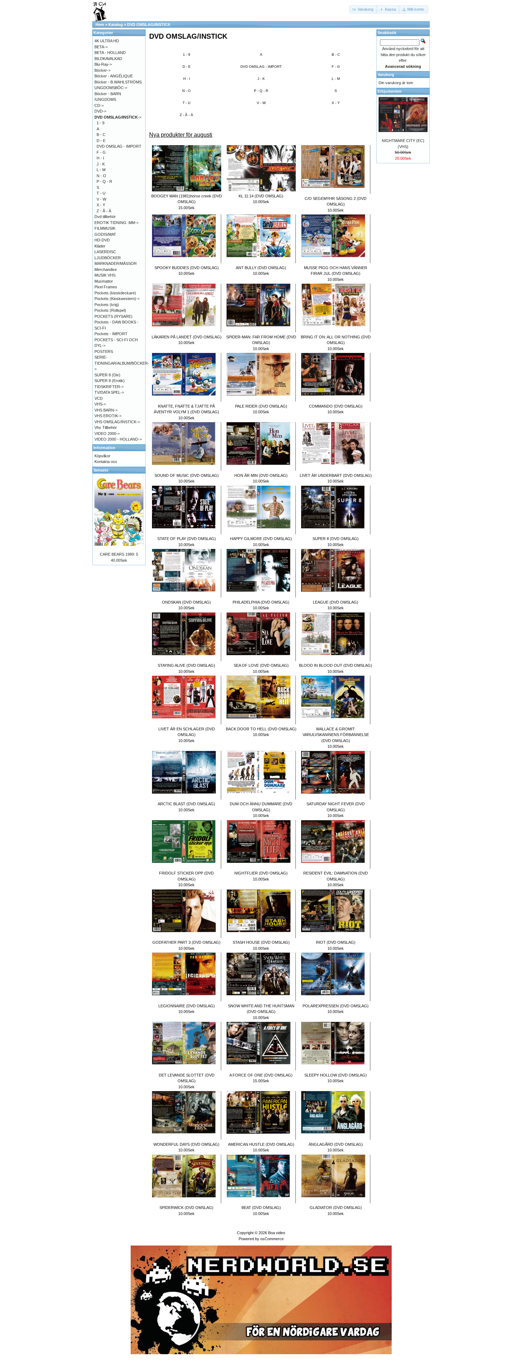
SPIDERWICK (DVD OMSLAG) (186, 1207)
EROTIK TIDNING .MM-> (116, 222)
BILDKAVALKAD (108, 58)
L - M (336, 79)
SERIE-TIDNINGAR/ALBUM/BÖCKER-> (121, 363)
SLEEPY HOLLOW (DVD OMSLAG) (335, 1075)
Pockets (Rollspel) (110, 310)
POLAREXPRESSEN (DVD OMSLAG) (336, 1006)
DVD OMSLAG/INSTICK (148, 24)
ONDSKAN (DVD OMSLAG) (186, 602)
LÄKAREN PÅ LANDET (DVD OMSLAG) (187, 337)
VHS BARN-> (106, 410)
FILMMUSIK (104, 228)
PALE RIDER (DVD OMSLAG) (261, 406)
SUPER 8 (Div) (107, 375)
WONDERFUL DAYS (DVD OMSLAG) (186, 1144)
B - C (336, 54)
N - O (186, 91)
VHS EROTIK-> (107, 416)
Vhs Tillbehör (105, 427)
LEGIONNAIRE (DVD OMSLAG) (186, 1006)
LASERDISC (105, 252)
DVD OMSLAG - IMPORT (261, 67)
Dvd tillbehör (105, 216)
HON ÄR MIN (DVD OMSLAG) (261, 475)
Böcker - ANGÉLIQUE (113, 76)
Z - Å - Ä (186, 115)
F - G (336, 67)
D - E (187, 67)
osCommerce (272, 1239)
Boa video (276, 1233)
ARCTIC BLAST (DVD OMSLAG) (186, 804)
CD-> (99, 105)
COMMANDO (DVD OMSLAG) (336, 406)
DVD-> (100, 111)
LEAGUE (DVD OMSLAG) (335, 602)
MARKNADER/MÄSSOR (115, 263)
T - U (186, 103)
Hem (100, 24)
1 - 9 (186, 54)
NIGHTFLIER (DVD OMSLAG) (261, 873)
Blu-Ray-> (103, 64)
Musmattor (103, 281)
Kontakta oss (105, 461)
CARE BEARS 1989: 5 (119, 554)
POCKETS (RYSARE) (113, 316)
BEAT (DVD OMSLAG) (261, 1207)
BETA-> (101, 47)
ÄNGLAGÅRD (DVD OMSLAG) (336, 1144)
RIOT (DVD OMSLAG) (335, 942)
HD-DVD (102, 240)
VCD (98, 398)
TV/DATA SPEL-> (109, 392)
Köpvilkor (102, 456)
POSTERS (103, 351)
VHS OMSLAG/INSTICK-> (117, 422)
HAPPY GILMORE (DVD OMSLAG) (261, 538)
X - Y (336, 103)
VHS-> (100, 404)
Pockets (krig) (106, 305)
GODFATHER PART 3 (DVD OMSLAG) (186, 942)
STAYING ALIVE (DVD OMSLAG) (186, 665)
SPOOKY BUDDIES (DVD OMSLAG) (186, 268)
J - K (261, 79)
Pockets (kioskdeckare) (115, 293)
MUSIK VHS (104, 275)
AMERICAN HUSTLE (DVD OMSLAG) (261, 1144)
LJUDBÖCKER (107, 258)
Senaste (100, 470)
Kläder (99, 246)
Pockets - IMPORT (110, 334)
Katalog (115, 24)
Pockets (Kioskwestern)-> (117, 298)
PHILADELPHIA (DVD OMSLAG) (261, 602)
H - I (186, 79)
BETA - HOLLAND (110, 52)
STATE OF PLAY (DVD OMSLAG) (186, 538)
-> (117, 117)
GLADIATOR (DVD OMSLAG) (336, 1207)
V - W (261, 103)
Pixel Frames (105, 287)
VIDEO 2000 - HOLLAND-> (118, 439)
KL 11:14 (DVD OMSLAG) (261, 196)
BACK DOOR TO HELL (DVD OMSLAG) (261, 729)
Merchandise (105, 269)
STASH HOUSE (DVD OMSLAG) (261, 942)
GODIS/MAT (105, 234)
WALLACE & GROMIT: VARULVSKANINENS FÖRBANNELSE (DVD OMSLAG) (336, 735)
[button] (363, 9)
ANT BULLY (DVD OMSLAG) (261, 268)
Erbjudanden (389, 91)
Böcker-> (102, 70)
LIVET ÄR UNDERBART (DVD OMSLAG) (336, 475)
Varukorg (385, 74)
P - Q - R (261, 91)
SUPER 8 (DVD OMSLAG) (335, 538)
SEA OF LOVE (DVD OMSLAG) (261, 665)
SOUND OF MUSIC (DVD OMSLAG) (186, 475)
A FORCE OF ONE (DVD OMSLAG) (261, 1075)
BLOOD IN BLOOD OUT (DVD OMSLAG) (335, 665)
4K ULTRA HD (106, 41)
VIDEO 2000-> (107, 433)
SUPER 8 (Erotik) (109, 380)
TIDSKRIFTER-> (109, 387)
